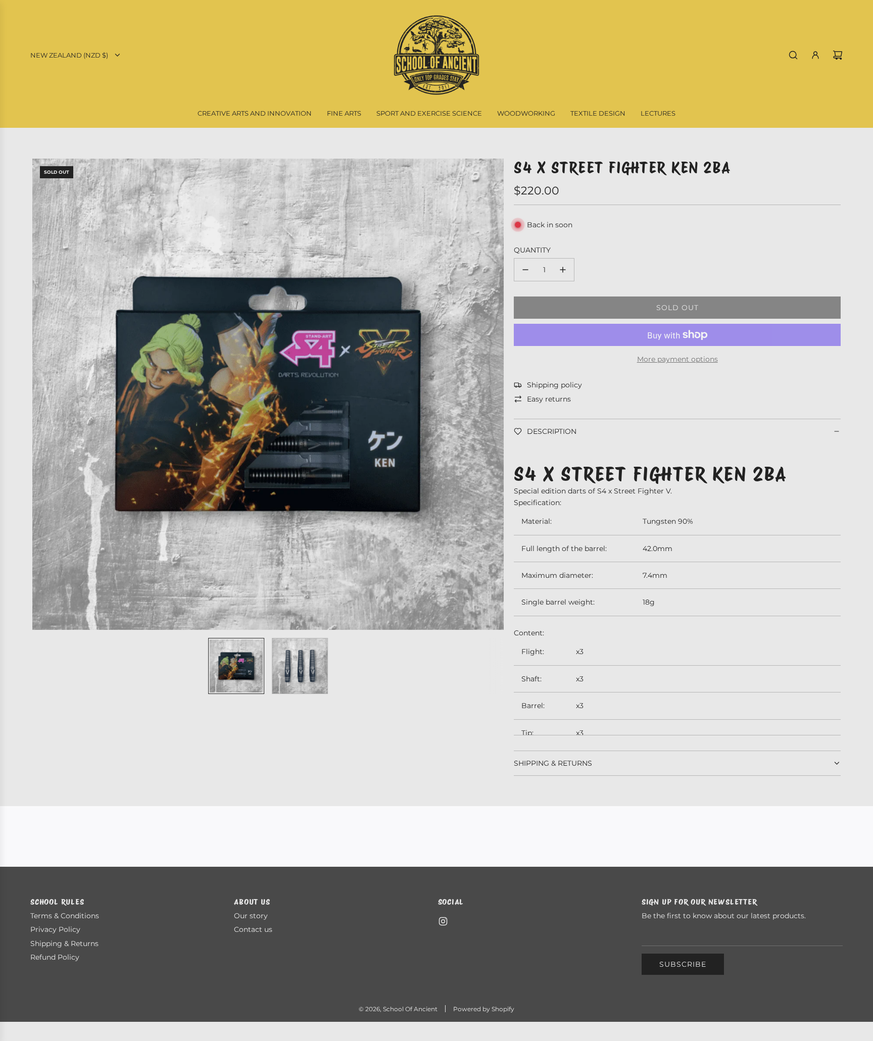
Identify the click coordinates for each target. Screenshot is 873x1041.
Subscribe (682, 964)
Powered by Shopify (483, 1009)
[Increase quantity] (563, 270)
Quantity (532, 250)
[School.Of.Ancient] (443, 921)
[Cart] (838, 55)
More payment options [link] (677, 359)
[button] (45, 394)
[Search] (793, 55)
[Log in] (815, 55)
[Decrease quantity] (525, 270)
